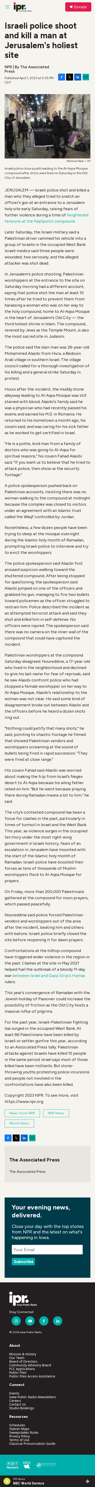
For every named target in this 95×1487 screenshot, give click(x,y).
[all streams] (89, 1481)
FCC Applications (22, 1369)
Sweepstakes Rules (24, 1432)
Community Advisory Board (30, 1365)
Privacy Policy (19, 1436)
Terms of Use (19, 1440)
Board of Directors (23, 1361)
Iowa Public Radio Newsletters (32, 1397)
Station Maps (19, 1429)
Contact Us (17, 1404)
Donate (80, 7)
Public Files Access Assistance (32, 1376)
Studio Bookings (21, 1408)
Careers (15, 1400)
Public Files (18, 1372)
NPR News (56, 1113)
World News (19, 1123)
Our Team (16, 1358)
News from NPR (22, 1113)
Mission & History (22, 1354)
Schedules (17, 1425)
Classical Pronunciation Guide (32, 1443)
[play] (7, 1481)
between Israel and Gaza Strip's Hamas (48, 975)
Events (14, 1393)
